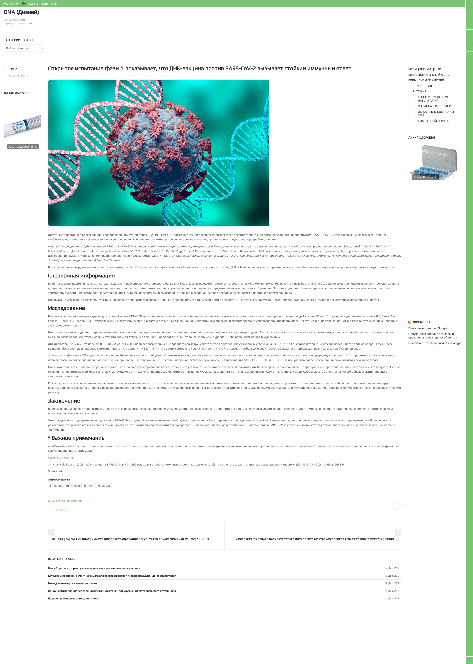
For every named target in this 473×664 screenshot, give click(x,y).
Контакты (49, 3)
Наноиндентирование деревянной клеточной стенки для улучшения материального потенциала (112, 590)
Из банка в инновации (436, 106)
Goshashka (421, 322)
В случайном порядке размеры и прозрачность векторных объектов (432, 335)
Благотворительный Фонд (429, 74)
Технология (422, 86)
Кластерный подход (434, 121)
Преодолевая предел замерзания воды (73, 598)
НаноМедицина (72, 500)
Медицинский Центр (424, 69)
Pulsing (32, 3)
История (419, 91)
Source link (55, 471)
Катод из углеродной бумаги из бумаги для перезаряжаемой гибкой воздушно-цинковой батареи (112, 575)
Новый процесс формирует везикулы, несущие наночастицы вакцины (94, 568)
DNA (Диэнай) (21, 12)
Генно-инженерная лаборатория (433, 98)
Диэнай (12, 3)
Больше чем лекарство (426, 80)
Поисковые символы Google (427, 328)
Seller (55, 500)
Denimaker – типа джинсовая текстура (435, 343)
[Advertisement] (159, 34)
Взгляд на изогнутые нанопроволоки (72, 583)
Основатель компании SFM (436, 113)
